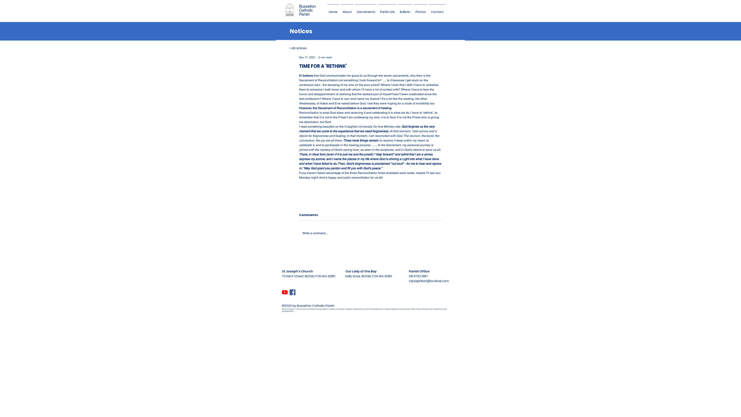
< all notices (298, 48)
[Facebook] (292, 292)
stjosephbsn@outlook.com (429, 281)
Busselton (307, 6)
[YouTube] (285, 292)
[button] (347, 10)
